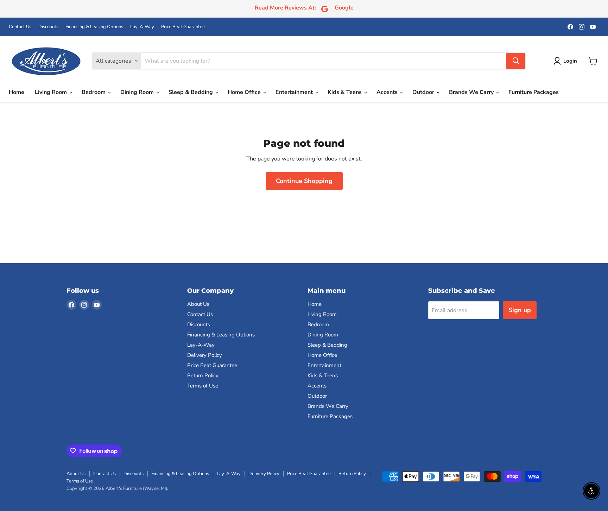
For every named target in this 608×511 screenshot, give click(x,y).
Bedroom (94, 92)
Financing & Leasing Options (94, 27)
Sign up (519, 310)
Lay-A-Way (142, 27)
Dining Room (137, 92)
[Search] (515, 61)
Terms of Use (202, 385)
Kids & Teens (345, 92)
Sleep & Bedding (191, 92)
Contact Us (20, 27)
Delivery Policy (204, 355)
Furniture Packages (533, 92)
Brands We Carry (472, 92)
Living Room (51, 92)
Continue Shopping (304, 181)
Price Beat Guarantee (183, 27)
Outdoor (424, 92)
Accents (387, 92)
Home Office (245, 92)
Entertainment (295, 92)
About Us (198, 304)
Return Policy (202, 375)
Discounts (48, 27)
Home (16, 92)
